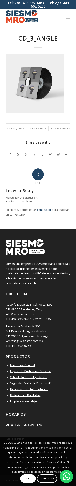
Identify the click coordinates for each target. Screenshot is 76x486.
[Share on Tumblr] (42, 154)
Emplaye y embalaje (23, 401)
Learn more (47, 478)
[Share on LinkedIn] (34, 154)
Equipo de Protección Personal (30, 371)
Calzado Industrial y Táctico (28, 377)
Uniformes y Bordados (25, 395)
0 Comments (37, 128)
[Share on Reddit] (58, 154)
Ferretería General (22, 365)
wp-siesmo (62, 128)
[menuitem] (68, 17)
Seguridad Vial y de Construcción (31, 383)
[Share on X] (18, 154)
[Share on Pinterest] (26, 154)
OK (28, 478)
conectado (44, 210)
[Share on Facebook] (10, 154)
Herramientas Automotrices (29, 389)
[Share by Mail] (66, 154)
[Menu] (68, 17)
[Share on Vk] (50, 154)
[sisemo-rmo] (31, 17)
